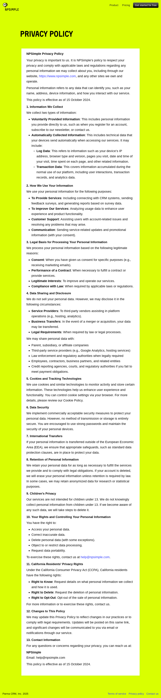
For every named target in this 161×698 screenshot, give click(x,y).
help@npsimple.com (95, 557)
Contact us (152, 693)
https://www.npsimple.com (57, 76)
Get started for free (146, 5)
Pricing (126, 5)
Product (114, 5)
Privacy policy (136, 693)
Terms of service (117, 693)
